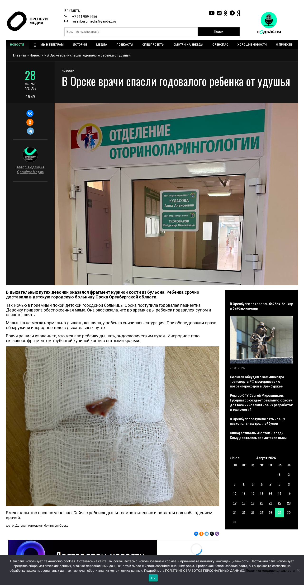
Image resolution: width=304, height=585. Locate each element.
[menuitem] (17, 44)
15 (279, 493)
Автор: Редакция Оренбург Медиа (30, 169)
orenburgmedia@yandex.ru (94, 21)
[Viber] (217, 534)
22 (279, 503)
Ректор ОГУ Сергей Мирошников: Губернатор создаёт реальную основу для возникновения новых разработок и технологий (261, 402)
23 (288, 503)
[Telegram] (30, 131)
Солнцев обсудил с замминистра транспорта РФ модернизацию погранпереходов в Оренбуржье (257, 381)
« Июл (235, 458)
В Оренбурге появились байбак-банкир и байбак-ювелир (261, 306)
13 (261, 493)
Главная (19, 55)
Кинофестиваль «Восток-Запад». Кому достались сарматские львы (258, 435)
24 (234, 512)
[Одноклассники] (30, 122)
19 (252, 503)
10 (234, 493)
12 (252, 493)
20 (261, 503)
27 (261, 512)
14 (270, 493)
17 (234, 503)
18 (243, 503)
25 (243, 512)
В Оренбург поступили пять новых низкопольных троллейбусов (257, 421)
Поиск (218, 31)
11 (243, 493)
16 (288, 493)
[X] (212, 534)
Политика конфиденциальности (270, 570)
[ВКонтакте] (30, 113)
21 (270, 503)
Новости (36, 55)
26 (252, 512)
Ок (153, 578)
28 (270, 512)
